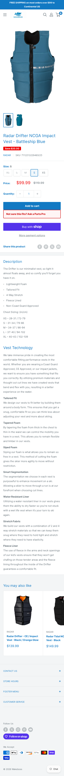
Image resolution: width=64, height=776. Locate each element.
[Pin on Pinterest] (46, 246)
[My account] (51, 15)
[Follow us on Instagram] (18, 729)
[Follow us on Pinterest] (24, 729)
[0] (58, 15)
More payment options (32, 235)
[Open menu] (5, 14)
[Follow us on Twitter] (12, 729)
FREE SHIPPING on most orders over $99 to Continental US (32, 4)
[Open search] (45, 15)
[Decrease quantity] (20, 193)
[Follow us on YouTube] (30, 729)
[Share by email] (58, 246)
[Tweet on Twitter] (52, 246)
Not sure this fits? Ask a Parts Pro (25, 214)
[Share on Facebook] (39, 246)
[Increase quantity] (37, 193)
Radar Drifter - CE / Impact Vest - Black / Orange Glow (23, 638)
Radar (7, 155)
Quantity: (8, 193)
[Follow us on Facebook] (5, 729)
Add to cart (32, 206)
